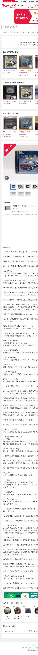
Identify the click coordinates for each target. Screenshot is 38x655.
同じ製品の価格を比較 (20, 211)
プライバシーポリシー (28, 648)
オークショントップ (7, 32)
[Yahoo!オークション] (14, 5)
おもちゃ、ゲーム (19, 32)
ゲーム (27, 32)
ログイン (30, 7)
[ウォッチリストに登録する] (15, 66)
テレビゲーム (34, 32)
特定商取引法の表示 (32, 650)
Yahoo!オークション (31, 645)
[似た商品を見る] (7, 178)
